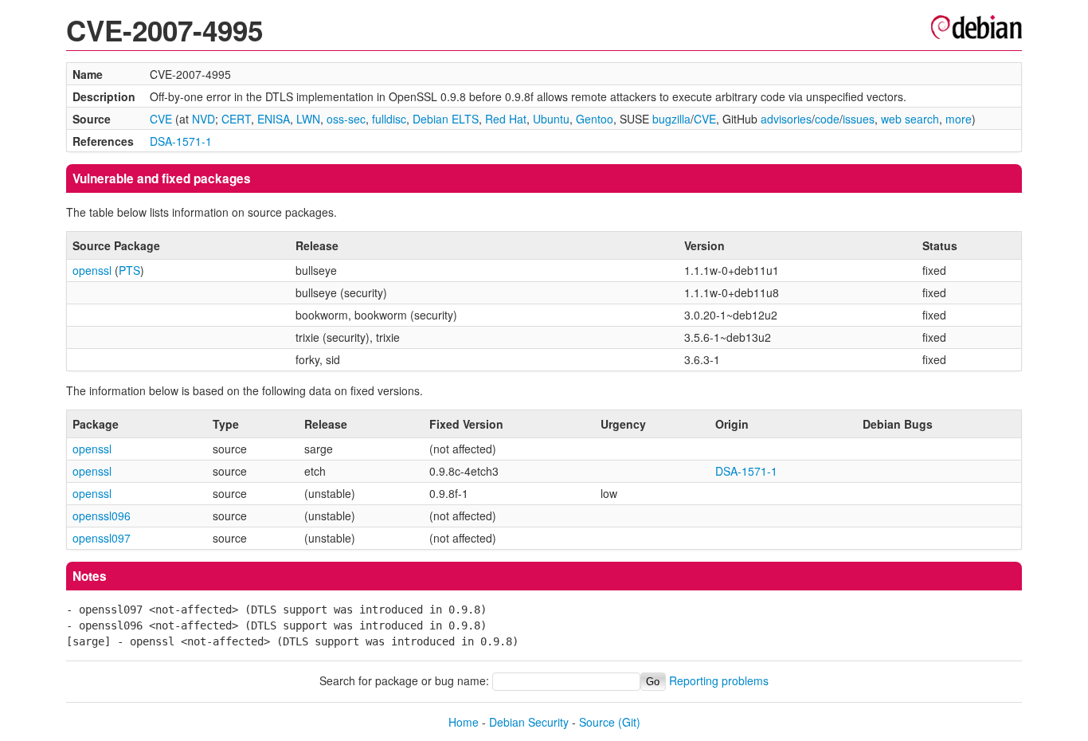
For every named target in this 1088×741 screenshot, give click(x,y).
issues (859, 119)
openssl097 (101, 538)
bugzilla (671, 119)
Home (463, 722)
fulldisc (389, 119)
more (958, 119)
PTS (129, 270)
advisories (786, 119)
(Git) (629, 722)
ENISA (273, 119)
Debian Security (529, 722)
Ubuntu (551, 119)
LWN (308, 119)
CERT (236, 119)
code (827, 119)
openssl (92, 270)
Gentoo (594, 119)
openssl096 (101, 515)
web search (910, 119)
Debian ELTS (446, 119)
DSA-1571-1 (181, 141)
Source (597, 722)
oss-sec (346, 119)
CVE (161, 119)
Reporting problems (719, 680)
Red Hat (505, 119)
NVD (203, 119)
